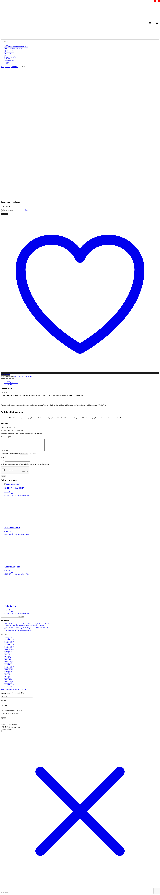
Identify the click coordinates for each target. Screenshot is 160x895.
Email (3, 460)
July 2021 (7, 653)
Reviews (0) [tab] (8, 384)
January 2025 (8, 638)
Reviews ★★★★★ (10, 57)
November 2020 (9, 666)
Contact (6, 62)
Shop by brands (9, 52)
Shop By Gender (9, 50)
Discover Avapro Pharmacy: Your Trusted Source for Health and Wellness (26, 627)
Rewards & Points (9, 60)
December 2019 (9, 684)
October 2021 (8, 648)
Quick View (25, 495)
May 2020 (7, 676)
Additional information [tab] (11, 383)
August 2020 (8, 671)
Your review (5, 450)
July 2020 (7, 673)
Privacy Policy (24, 689)
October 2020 (8, 668)
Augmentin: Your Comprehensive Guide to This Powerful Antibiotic (24, 625)
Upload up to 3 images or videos (10, 453)
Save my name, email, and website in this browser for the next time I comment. (26, 464)
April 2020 (7, 678)
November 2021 (9, 646)
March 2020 (8, 679)
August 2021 (8, 651)
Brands (7, 67)
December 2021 (9, 644)
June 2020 (7, 674)
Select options (18, 495)
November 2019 (9, 686)
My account (7, 53)
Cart (5, 55)
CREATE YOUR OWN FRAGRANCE (16, 47)
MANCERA (14, 67)
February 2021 (8, 661)
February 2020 (8, 681)
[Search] (157, 41)
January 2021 (8, 663)
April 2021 (7, 658)
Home (6, 45)
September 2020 (9, 669)
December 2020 (9, 664)
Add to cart (4, 214)
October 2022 (8, 643)
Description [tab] (7, 381)
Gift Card (7, 58)
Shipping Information (13, 689)
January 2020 (8, 683)
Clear (26, 210)
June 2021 (7, 654)
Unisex (30, 376)
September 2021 (9, 649)
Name (3, 457)
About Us (7, 63)
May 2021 (7, 656)
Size (2, 210)
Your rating (4, 437)
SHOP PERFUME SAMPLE (13, 48)
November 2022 (9, 641)
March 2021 (8, 659)
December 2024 (9, 639)
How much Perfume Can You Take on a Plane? (18, 630)
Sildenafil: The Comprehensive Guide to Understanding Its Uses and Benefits (27, 624)
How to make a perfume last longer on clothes (17, 629)
